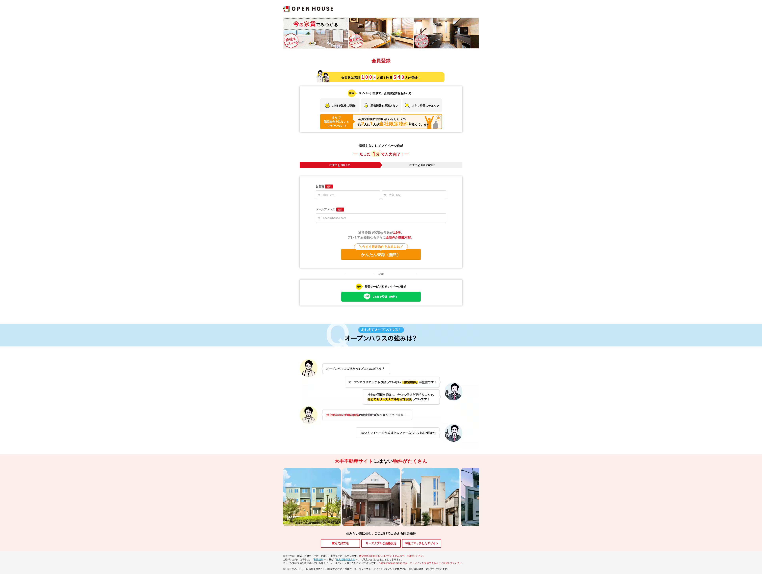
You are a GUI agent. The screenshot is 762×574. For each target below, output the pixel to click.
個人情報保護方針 (345, 559)
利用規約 (318, 559)
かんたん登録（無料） (381, 254)
